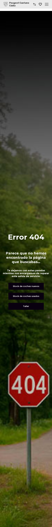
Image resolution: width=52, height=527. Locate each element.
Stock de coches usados (26, 296)
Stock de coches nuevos (26, 286)
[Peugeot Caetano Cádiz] (6, 4)
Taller (26, 306)
